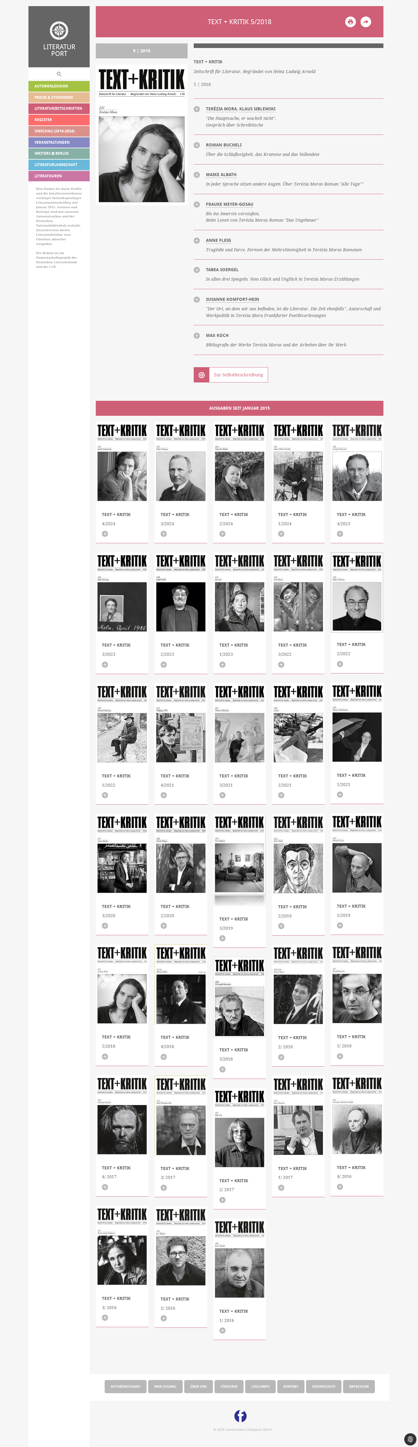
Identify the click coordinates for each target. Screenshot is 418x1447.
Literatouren (48, 176)
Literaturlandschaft (56, 164)
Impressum (359, 1386)
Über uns (198, 1386)
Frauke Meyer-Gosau (229, 204)
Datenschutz (323, 1386)
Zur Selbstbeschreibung (238, 374)
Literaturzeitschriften (58, 108)
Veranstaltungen (52, 142)
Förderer (229, 1386)
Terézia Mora (221, 109)
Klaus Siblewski (257, 109)
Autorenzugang (125, 1386)
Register (43, 119)
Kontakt (290, 1386)
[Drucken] (350, 22)
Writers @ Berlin (52, 153)
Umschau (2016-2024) (55, 131)
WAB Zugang (165, 1386)
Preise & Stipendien (54, 97)
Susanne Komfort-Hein (232, 299)
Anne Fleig (218, 240)
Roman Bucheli (223, 145)
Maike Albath (221, 175)
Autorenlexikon (51, 86)
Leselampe (260, 1386)
